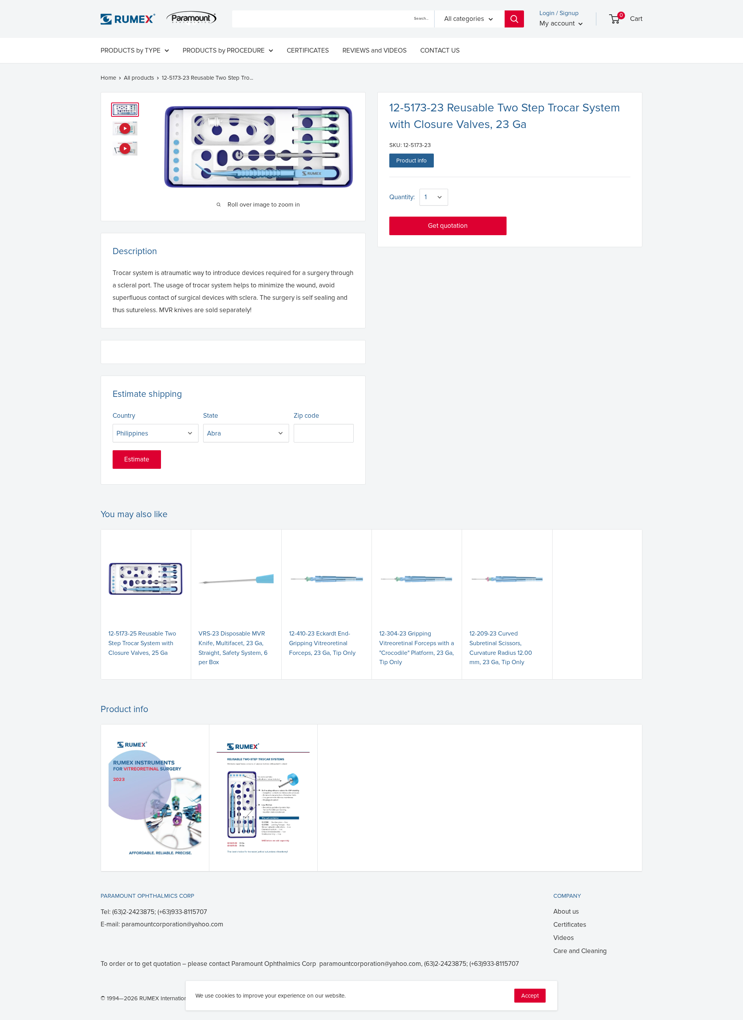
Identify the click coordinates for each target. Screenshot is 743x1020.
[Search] (514, 18)
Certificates (569, 925)
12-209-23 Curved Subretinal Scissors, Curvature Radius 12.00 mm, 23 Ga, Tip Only (500, 648)
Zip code (306, 416)
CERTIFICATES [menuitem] (308, 50)
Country (124, 416)
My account (558, 23)
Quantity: (402, 197)
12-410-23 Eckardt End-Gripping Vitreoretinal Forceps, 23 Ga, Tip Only (322, 643)
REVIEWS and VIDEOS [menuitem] (374, 50)
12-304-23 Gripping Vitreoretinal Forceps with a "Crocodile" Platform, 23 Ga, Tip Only (416, 648)
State (210, 416)
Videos (563, 938)
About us (566, 911)
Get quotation (447, 226)
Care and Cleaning (580, 951)
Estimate (136, 459)
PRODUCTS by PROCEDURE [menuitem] (224, 50)
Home (108, 77)
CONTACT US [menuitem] (440, 50)
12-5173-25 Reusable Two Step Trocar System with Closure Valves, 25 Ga (142, 643)
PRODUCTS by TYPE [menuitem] (131, 50)
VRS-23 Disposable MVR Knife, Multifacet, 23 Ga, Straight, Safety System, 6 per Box (233, 648)
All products (139, 77)
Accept (530, 995)
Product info (411, 160)
